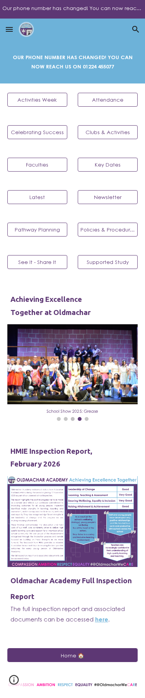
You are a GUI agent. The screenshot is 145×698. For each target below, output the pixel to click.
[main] (72, 61)
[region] (72, 9)
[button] (9, 29)
